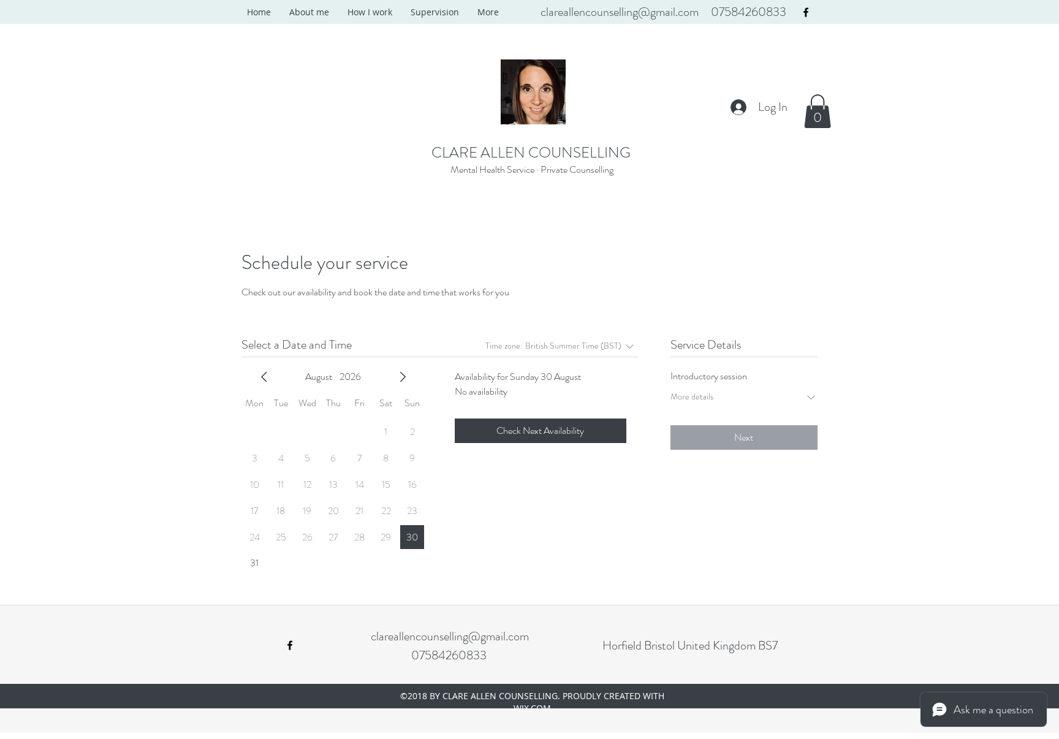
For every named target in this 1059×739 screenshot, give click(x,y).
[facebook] (806, 12)
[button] (817, 111)
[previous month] (264, 377)
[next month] (402, 377)
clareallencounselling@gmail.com (620, 12)
